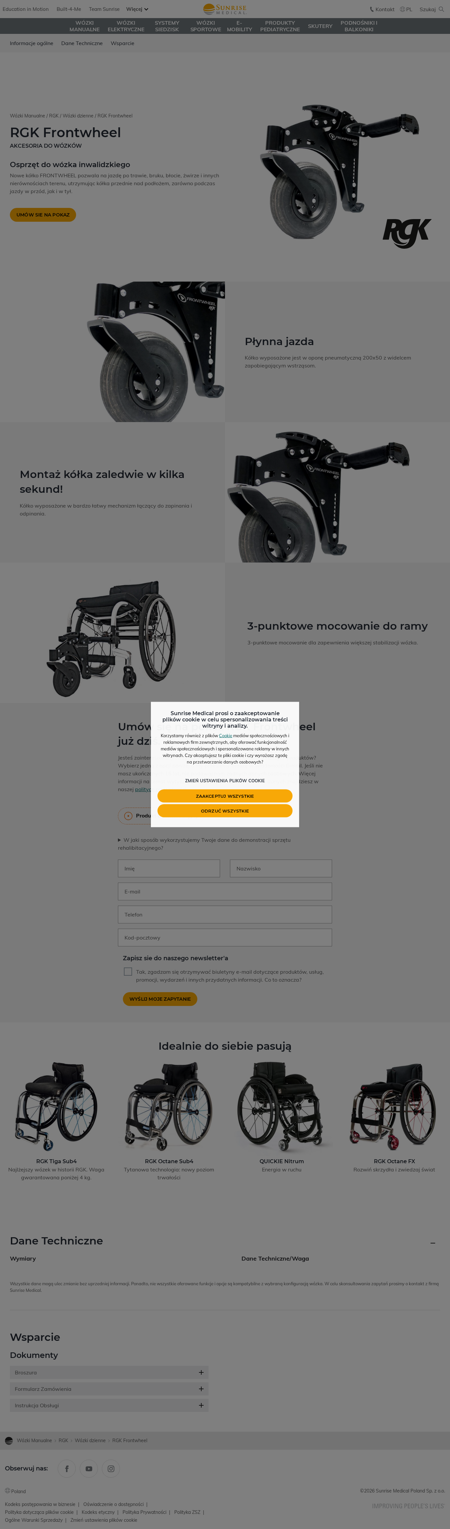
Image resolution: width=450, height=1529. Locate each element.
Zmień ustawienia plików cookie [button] (225, 780)
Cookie (225, 735)
